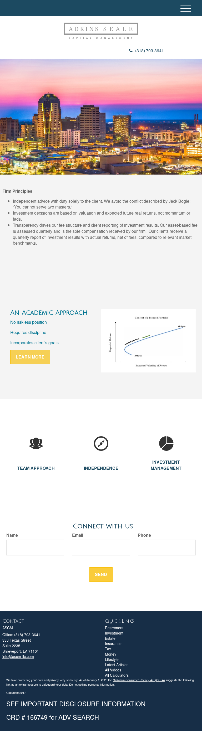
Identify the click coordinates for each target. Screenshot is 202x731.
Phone (144, 535)
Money (110, 654)
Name (12, 535)
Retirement (114, 627)
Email (77, 535)
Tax (108, 648)
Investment (114, 633)
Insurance (113, 643)
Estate (110, 638)
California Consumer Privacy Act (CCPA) (139, 680)
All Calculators (117, 675)
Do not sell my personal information (91, 684)
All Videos (113, 669)
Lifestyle (112, 659)
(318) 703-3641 (149, 50)
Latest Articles (116, 664)
